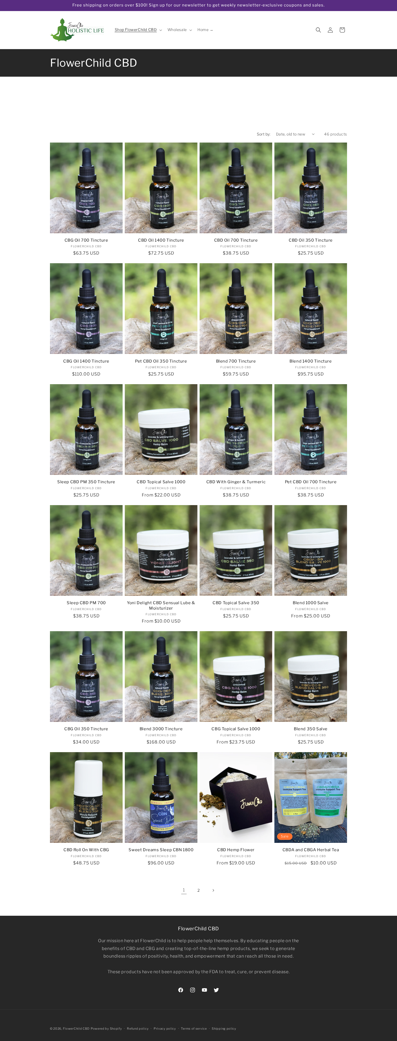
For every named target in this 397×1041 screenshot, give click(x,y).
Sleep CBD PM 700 (86, 602)
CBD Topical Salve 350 (236, 602)
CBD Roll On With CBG (86, 849)
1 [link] (184, 890)
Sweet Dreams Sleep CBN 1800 (161, 849)
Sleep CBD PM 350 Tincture (86, 481)
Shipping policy (224, 1028)
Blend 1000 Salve (311, 602)
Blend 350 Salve (311, 728)
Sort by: (264, 134)
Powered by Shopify (106, 1028)
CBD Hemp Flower (236, 849)
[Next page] (213, 890)
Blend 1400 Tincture (311, 361)
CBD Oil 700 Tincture (236, 240)
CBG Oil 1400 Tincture (86, 361)
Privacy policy (165, 1028)
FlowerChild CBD (76, 1028)
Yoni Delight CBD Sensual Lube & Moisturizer (161, 605)
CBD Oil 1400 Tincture (161, 240)
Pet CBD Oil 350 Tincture (161, 361)
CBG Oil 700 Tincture (86, 240)
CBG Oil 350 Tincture (86, 728)
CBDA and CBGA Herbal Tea (310, 849)
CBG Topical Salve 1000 (235, 728)
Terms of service (194, 1028)
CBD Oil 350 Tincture (311, 240)
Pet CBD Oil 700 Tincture (311, 481)
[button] (138, 29)
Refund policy (138, 1028)
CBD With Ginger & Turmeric (236, 481)
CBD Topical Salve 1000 (161, 481)
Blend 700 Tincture (236, 361)
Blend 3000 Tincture (161, 728)
